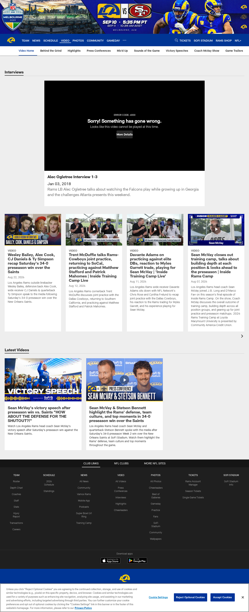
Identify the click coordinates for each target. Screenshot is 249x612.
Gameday (156, 503)
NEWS (84, 475)
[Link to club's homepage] (11, 40)
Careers (16, 529)
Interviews (121, 497)
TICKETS (193, 475)
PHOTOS (155, 475)
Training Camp (84, 522)
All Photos (155, 481)
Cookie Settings (158, 597)
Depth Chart (16, 487)
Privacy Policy (83, 607)
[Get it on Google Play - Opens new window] (137, 562)
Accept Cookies (222, 597)
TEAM (16, 475)
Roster (16, 481)
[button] (125, 134)
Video (120, 475)
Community (84, 487)
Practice (156, 510)
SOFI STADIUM (231, 475)
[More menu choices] (124, 40)
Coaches (16, 494)
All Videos (121, 481)
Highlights (121, 503)
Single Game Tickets (193, 497)
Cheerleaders (121, 510)
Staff (16, 500)
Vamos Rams (84, 494)
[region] (124, 597)
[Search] (176, 40)
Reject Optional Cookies (190, 597)
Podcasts (84, 506)
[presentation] (242, 337)
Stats (16, 506)
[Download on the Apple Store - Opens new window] (110, 561)
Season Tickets (193, 491)
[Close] (242, 597)
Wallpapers (155, 538)
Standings (49, 491)
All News (84, 481)
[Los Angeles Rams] (124, 578)
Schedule (49, 475)
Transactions (16, 522)
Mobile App (84, 500)
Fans (155, 516)
